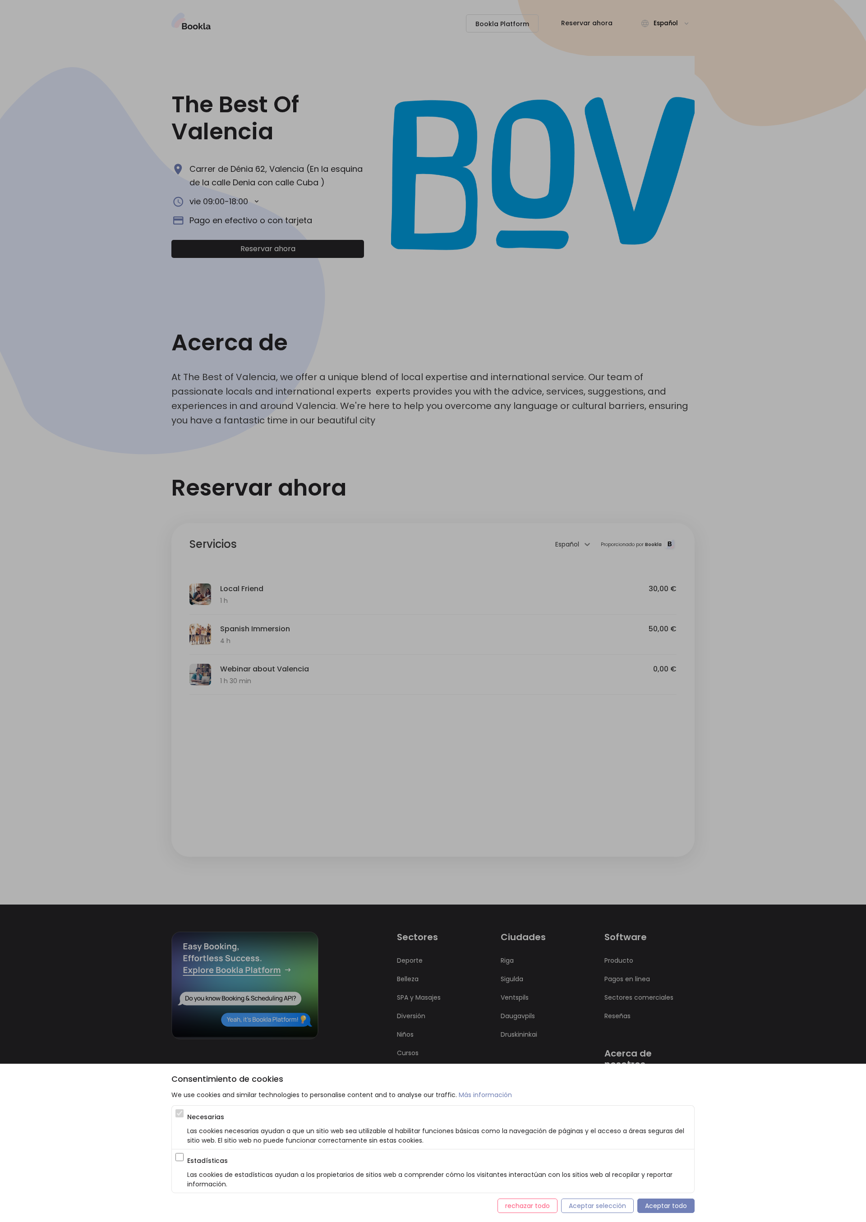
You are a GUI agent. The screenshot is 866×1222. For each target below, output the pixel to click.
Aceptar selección (597, 1205)
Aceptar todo (666, 1205)
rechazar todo (527, 1205)
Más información (485, 1094)
